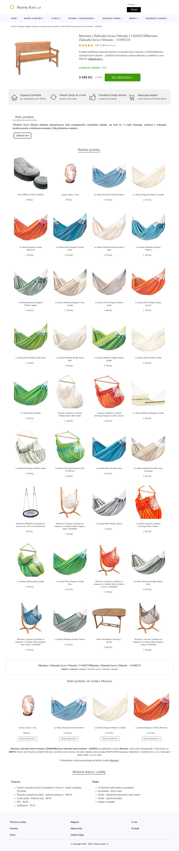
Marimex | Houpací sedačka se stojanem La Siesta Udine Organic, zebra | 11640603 (148, 642)
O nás (134, 822)
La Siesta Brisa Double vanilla (148, 358)
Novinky (14, 828)
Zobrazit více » (95, 59)
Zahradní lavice (94, 669)
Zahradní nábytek (110, 669)
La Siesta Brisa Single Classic (109, 523)
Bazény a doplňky (33, 18)
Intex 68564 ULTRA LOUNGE (31, 194)
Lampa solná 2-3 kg (70, 194)
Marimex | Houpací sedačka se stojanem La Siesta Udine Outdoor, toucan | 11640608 (109, 584)
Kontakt (135, 828)
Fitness (55, 18)
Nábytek (28, 26)
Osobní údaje (77, 835)
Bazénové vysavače (156, 18)
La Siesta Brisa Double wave (109, 468)
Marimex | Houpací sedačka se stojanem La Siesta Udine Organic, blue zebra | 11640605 (30, 642)
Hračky (133, 18)
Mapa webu (76, 828)
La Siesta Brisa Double (31, 413)
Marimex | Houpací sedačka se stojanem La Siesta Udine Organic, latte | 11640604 (70, 526)
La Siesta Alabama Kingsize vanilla (148, 413)
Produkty (20, 26)
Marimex (141, 55)
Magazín (75, 822)
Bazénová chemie (111, 18)
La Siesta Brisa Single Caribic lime (31, 358)
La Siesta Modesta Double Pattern (109, 194)
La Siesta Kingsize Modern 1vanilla (148, 194)
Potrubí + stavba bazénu (80, 18)
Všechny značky (18, 822)
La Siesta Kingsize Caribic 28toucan (151, 728)
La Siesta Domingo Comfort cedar (31, 468)
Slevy (12, 835)
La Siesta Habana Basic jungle (30, 581)
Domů (14, 18)
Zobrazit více (22, 135)
